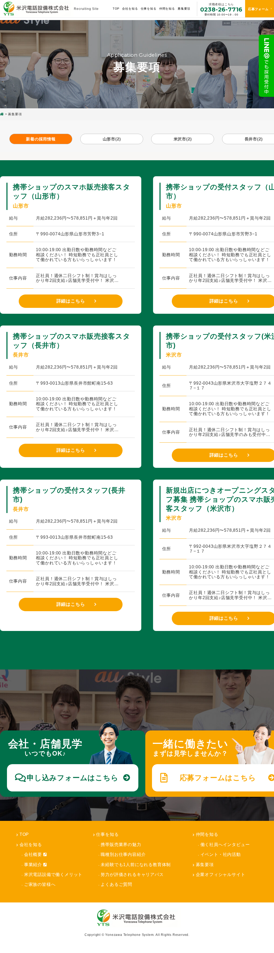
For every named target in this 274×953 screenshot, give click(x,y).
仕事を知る (107, 834)
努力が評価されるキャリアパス (132, 874)
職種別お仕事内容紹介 (123, 854)
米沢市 (183, 139)
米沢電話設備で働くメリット (53, 874)
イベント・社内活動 (220, 854)
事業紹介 (33, 864)
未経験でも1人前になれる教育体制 (136, 864)
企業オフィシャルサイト (220, 874)
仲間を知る (207, 834)
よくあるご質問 (116, 884)
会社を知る (31, 844)
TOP (116, 8)
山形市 (112, 139)
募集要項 (184, 8)
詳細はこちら (70, 301)
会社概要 (33, 854)
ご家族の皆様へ (40, 884)
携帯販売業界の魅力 (121, 844)
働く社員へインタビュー (225, 844)
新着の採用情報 (41, 139)
